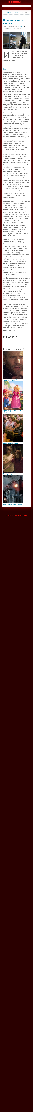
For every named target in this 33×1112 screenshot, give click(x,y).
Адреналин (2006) (10, 380)
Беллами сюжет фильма (13, 22)
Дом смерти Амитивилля (12, 504)
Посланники (7, 474)
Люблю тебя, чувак (10, 443)
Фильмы (20, 26)
